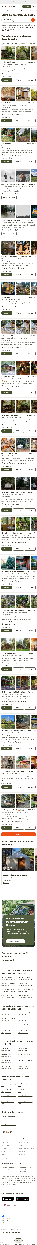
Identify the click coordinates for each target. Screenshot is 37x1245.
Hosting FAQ (22, 1158)
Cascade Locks (25, 11)
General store (5, 1145)
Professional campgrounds (26, 1148)
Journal (3, 1148)
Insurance (21, 1151)
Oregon (18, 11)
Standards (21, 1154)
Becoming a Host (23, 1142)
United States (10, 11)
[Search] (33, 20)
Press (3, 1154)
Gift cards (4, 1142)
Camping (32, 11)
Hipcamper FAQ (6, 1158)
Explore (3, 11)
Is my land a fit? (23, 1145)
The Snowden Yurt (21, 875)
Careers (3, 1151)
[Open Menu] (33, 6)
